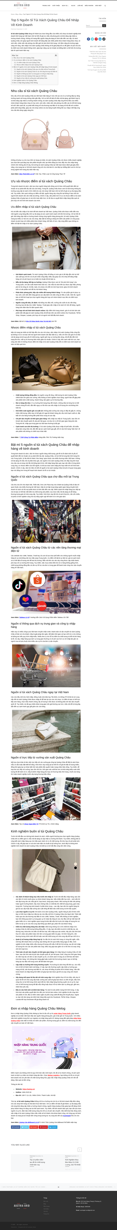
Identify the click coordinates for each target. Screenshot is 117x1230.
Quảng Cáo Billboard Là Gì (29, 1122)
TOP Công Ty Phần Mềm (29, 437)
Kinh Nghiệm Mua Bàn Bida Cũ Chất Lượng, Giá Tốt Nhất (72, 1162)
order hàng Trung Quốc (62, 1013)
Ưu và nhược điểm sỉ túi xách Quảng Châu (27, 60)
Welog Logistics (54, 1075)
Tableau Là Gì (24, 617)
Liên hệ (46, 1211)
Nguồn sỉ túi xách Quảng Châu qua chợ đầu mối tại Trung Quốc (36, 69)
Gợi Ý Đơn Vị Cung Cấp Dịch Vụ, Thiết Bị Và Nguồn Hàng (97, 61)
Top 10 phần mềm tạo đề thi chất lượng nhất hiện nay (37, 1162)
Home (12, 14)
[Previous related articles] (75, 1150)
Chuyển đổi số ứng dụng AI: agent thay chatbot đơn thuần (97, 66)
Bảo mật (46, 1201)
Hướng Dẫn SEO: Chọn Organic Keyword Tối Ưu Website (97, 57)
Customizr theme (32, 1227)
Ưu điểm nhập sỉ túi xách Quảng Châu (28, 62)
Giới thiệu (46, 1209)
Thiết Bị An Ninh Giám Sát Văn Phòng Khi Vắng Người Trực (98, 52)
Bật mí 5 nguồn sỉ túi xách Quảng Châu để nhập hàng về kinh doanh (35, 67)
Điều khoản (47, 1206)
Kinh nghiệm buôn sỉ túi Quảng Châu (25, 80)
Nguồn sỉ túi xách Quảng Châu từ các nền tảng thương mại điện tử (37, 71)
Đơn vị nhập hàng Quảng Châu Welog (26, 83)
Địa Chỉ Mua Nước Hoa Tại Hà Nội (38, 321)
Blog (17, 14)
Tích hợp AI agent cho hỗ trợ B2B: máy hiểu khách (97, 70)
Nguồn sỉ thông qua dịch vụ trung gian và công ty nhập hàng (35, 73)
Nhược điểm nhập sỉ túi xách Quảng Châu (29, 64)
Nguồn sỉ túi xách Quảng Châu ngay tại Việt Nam (32, 76)
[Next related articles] (80, 1150)
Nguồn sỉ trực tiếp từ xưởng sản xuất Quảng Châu (32, 78)
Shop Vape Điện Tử (31, 824)
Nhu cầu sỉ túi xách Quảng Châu (24, 58)
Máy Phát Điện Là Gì (26, 174)
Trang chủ (46, 1214)
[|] (21, 5)
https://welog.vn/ (29, 1089)
